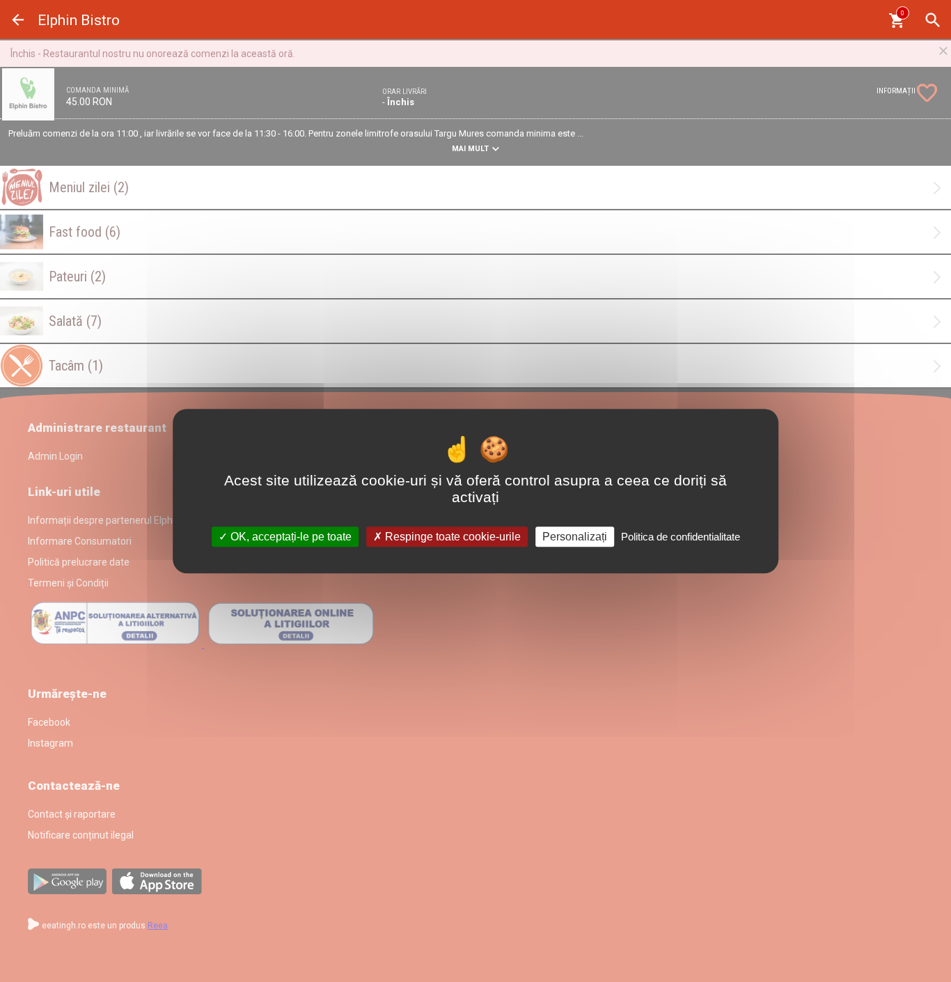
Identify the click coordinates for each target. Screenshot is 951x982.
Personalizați (574, 537)
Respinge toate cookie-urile (451, 537)
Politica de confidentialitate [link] (680, 537)
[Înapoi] (18, 20)
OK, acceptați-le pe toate (290, 537)
